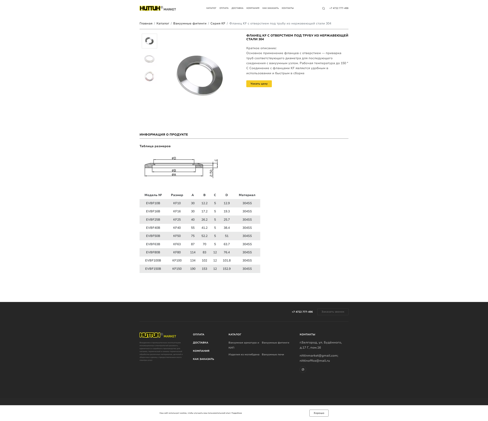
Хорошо (319, 413)
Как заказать (270, 8)
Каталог (211, 8)
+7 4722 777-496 (338, 8)
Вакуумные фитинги (275, 342)
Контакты (288, 8)
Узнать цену (259, 83)
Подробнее (236, 413)
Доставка (237, 8)
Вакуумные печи (273, 354)
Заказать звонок (333, 311)
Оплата (223, 8)
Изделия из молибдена (244, 354)
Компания (252, 8)
